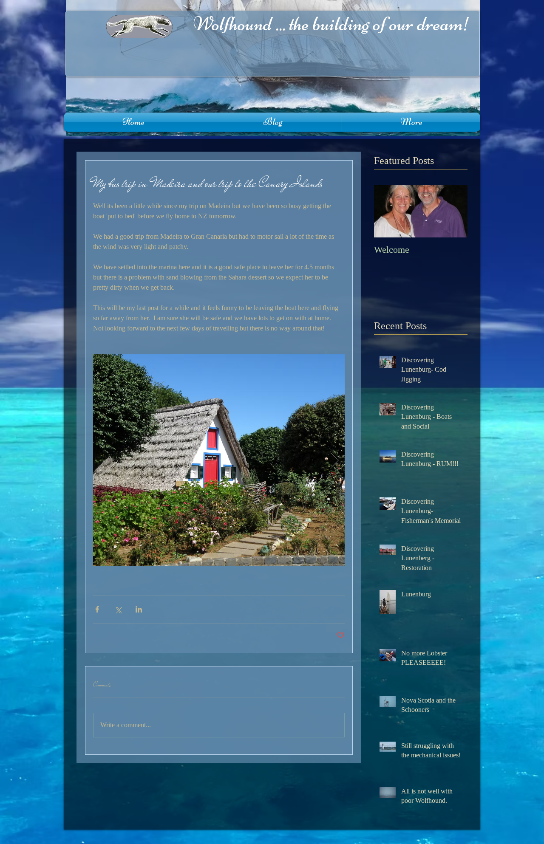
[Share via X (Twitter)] (118, 609)
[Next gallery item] (335, 460)
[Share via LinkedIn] (139, 609)
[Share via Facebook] (97, 609)
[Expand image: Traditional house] (219, 460)
